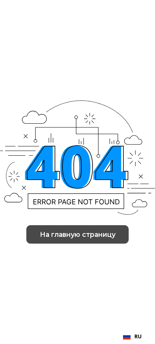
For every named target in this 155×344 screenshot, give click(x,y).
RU (138, 336)
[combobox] (132, 336)
